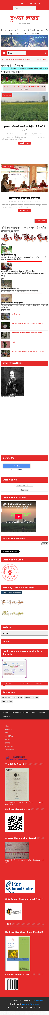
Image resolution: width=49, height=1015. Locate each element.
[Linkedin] (13, 2)
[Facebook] (8, 2)
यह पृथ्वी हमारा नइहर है (31, 59)
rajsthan (9, 166)
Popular (24, 684)
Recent (9, 684)
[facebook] (13, 1007)
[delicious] (26, 3)
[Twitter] (17, 2)
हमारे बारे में (42, 712)
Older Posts (40, 221)
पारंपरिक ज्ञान (9, 746)
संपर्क (13, 342)
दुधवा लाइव (24, 18)
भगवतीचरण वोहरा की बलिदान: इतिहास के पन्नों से (27, 333)
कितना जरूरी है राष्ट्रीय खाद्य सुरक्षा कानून (24, 198)
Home (5, 712)
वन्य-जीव (35, 697)
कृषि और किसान (7, 697)
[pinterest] (35, 3)
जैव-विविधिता (18, 697)
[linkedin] (22, 3)
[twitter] (17, 1007)
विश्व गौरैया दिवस (7, 701)
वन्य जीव (7, 740)
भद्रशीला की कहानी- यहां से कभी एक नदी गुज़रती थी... (29, 351)
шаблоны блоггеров (30, 1004)
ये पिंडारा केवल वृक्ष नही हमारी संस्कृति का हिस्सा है (27, 323)
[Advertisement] (24, 427)
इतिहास (7, 743)
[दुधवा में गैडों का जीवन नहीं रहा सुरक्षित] (6, 298)
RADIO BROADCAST (20, 712)
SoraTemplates (37, 1000)
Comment (40, 684)
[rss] (39, 3)
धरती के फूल (16, 314)
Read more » (24, 143)
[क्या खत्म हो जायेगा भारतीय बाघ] (6, 284)
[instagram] (31, 3)
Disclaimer (9, 750)
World (8, 95)
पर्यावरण (27, 697)
